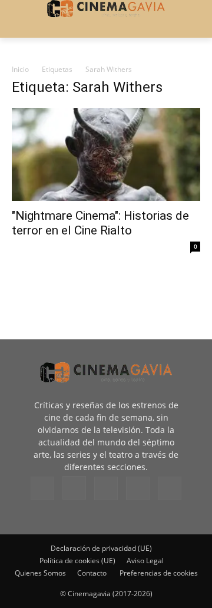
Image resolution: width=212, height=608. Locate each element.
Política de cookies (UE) (77, 561)
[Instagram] (74, 488)
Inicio (20, 69)
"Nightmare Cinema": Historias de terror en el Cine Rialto (100, 223)
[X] (138, 488)
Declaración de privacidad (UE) (101, 548)
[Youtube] (169, 488)
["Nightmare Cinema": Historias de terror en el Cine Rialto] (106, 154)
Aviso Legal (145, 561)
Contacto (92, 573)
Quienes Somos (40, 573)
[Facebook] (42, 488)
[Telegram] (106, 488)
